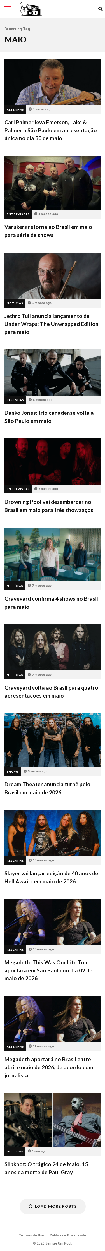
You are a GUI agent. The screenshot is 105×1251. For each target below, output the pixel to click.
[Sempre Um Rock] (31, 9)
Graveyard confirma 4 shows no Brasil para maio (52, 554)
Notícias (15, 303)
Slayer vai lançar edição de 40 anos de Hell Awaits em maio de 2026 (52, 833)
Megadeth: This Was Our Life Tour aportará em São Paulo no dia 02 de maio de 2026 (52, 922)
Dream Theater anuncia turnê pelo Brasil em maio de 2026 (52, 740)
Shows (13, 771)
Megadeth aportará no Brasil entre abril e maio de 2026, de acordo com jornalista (52, 1019)
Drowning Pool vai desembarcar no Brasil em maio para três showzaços (52, 461)
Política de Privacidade (68, 1235)
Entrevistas (18, 214)
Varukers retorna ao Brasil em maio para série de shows (52, 183)
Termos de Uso (31, 1235)
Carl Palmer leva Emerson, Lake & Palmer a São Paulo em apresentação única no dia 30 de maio (52, 82)
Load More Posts (56, 1206)
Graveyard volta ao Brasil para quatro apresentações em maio (52, 647)
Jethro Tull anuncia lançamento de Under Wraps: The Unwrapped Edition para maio (52, 276)
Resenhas (15, 109)
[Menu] (7, 9)
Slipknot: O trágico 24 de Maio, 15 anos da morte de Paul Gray (52, 1120)
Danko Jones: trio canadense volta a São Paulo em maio (52, 372)
